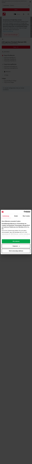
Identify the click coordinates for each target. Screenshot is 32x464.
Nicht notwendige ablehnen (16, 250)
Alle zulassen (16, 241)
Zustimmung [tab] (5, 216)
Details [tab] (16, 216)
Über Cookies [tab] (26, 216)
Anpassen (15, 246)
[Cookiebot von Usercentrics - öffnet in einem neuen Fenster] (23, 212)
